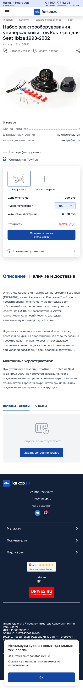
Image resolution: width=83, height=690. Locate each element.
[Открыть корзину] (74, 11)
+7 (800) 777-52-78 (57, 2)
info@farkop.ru (41, 498)
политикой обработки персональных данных (33, 667)
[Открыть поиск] (17, 11)
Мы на (41, 577)
